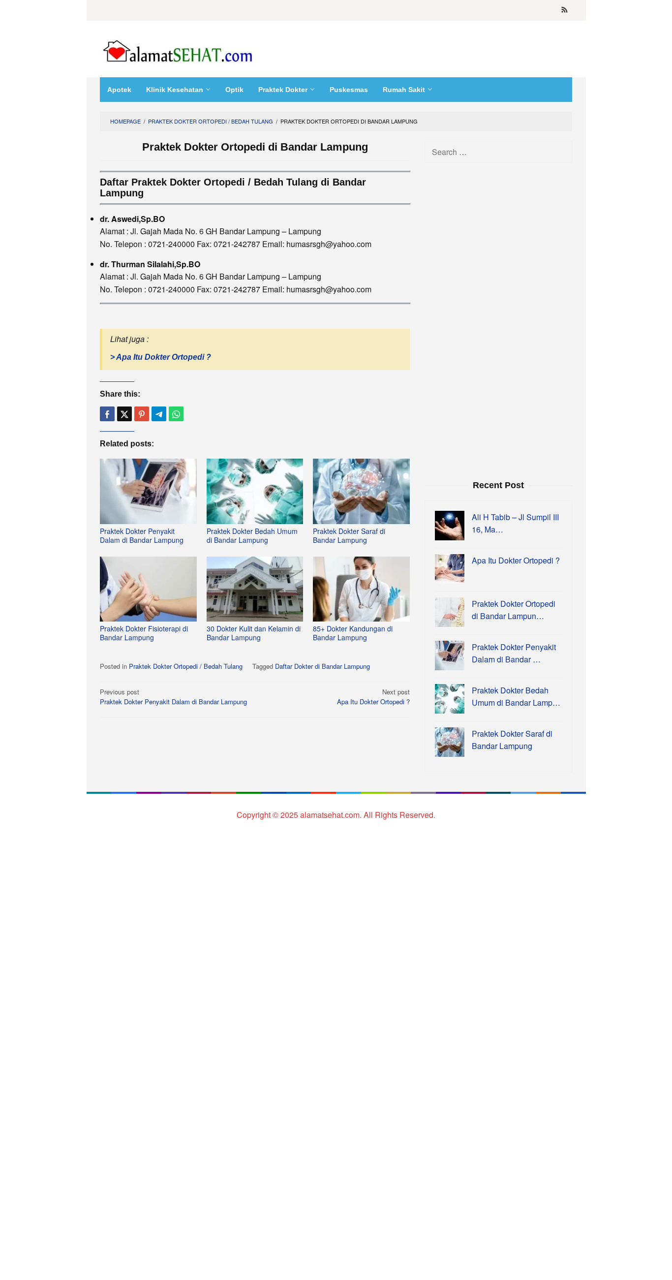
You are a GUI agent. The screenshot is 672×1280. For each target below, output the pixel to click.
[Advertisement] (498, 320)
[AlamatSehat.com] (178, 49)
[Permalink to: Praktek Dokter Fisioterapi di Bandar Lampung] (148, 589)
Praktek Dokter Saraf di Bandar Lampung (349, 535)
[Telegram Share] (159, 413)
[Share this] (107, 413)
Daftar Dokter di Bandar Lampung (322, 666)
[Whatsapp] (176, 413)
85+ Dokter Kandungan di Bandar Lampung (353, 633)
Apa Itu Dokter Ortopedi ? (373, 697)
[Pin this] (141, 413)
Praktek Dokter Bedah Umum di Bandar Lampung (252, 535)
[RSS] (564, 10)
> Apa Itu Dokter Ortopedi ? (160, 357)
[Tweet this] (124, 413)
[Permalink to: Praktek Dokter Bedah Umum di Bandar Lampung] (255, 491)
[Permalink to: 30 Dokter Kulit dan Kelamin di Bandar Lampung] (255, 589)
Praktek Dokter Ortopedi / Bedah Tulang (186, 666)
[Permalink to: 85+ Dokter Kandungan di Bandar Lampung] (361, 589)
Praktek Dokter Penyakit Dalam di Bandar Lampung (141, 535)
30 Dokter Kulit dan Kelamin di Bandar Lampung (254, 633)
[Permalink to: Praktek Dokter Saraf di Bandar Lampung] (361, 491)
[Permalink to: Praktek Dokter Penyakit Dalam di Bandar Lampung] (148, 491)
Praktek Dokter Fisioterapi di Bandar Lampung (144, 633)
